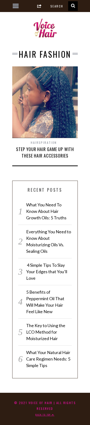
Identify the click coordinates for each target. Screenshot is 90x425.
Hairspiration (44, 142)
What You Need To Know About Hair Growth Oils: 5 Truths (46, 211)
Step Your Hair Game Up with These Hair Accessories (45, 152)
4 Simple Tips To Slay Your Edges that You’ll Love (46, 271)
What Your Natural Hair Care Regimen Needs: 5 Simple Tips (48, 359)
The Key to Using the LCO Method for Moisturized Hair (45, 332)
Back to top (44, 414)
